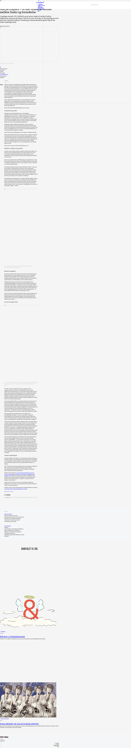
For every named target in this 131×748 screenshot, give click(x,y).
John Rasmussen (8, 514)
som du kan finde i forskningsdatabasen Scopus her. (15, 489)
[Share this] (0, 84)
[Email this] (2, 84)
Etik (58, 746)
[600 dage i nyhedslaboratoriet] (28, 630)
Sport (12, 491)
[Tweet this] (1, 84)
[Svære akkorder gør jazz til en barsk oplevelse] (28, 717)
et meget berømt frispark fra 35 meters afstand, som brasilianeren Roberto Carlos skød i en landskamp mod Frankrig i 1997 (19, 474)
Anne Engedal (7, 526)
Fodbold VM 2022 (7, 491)
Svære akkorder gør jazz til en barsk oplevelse (19, 723)
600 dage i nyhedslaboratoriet (12, 636)
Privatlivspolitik (56, 745)
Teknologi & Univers (5, 26)
